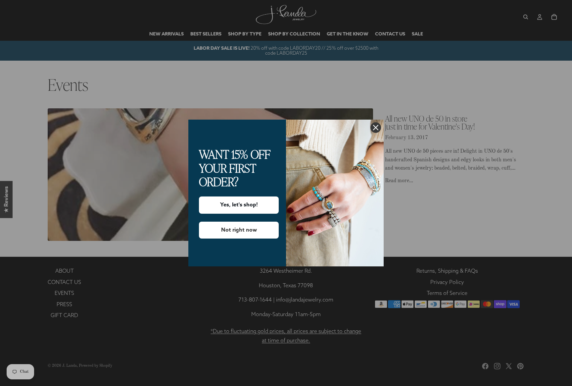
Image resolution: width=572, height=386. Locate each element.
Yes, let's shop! (239, 205)
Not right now (239, 230)
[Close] (376, 128)
